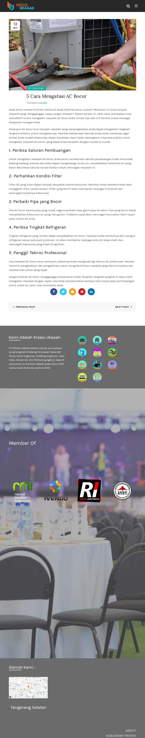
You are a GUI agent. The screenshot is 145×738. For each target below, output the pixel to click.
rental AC (22, 285)
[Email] (72, 291)
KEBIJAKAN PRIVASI (121, 736)
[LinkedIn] (91, 291)
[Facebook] (53, 291)
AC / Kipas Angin (36, 88)
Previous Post (25, 306)
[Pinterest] (81, 291)
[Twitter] (63, 291)
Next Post (122, 306)
